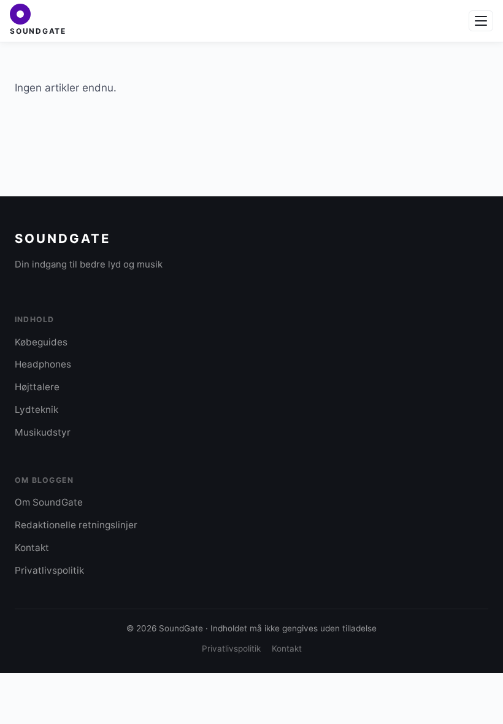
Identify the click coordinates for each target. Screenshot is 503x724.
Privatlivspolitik (49, 570)
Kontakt (32, 547)
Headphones (43, 364)
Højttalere (37, 387)
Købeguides (41, 342)
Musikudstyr (43, 432)
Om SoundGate (49, 502)
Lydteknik (36, 409)
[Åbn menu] (481, 20)
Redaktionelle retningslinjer (76, 525)
